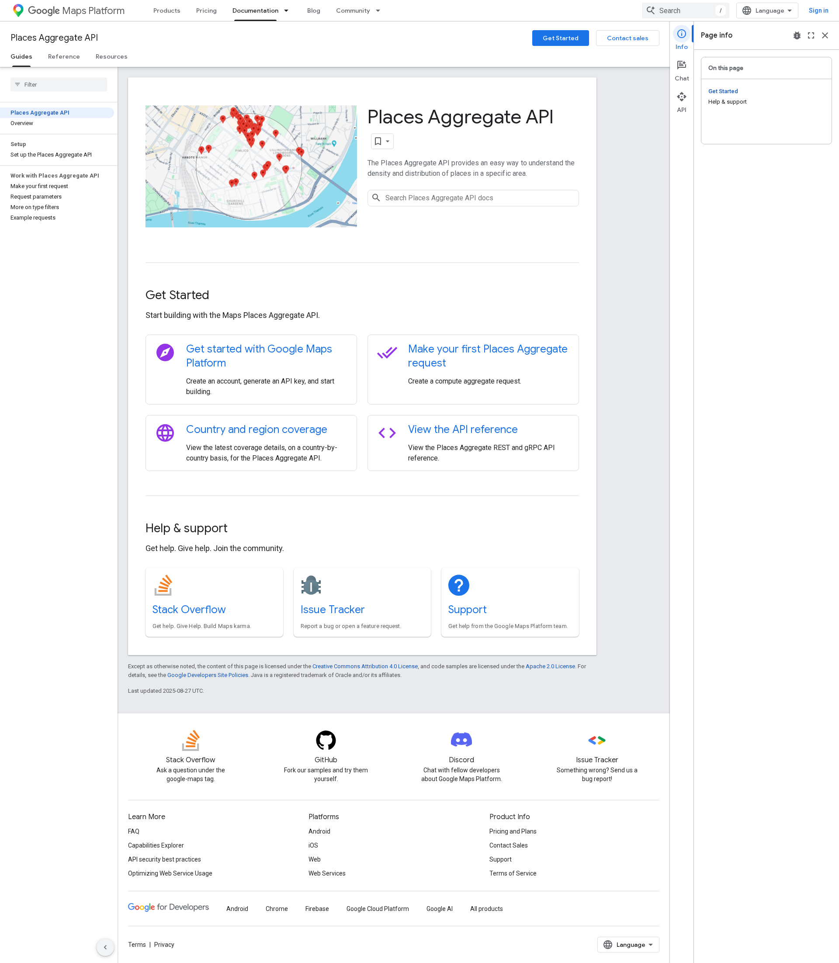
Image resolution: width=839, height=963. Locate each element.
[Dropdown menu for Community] (380, 10)
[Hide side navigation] (105, 947)
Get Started (561, 38)
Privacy (164, 944)
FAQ (133, 831)
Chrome (277, 908)
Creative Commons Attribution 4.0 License (365, 666)
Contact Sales (508, 845)
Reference (64, 56)
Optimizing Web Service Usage (170, 873)
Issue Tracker (333, 609)
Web (315, 859)
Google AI (439, 908)
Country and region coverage (256, 429)
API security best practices (164, 859)
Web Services (327, 873)
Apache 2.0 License (550, 666)
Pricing (206, 10)
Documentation (255, 10)
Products (166, 10)
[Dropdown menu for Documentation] (288, 10)
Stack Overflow (189, 609)
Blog (313, 10)
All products (486, 908)
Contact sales (627, 38)
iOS (313, 845)
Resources (112, 56)
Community (353, 10)
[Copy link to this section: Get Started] (221, 296)
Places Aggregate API (54, 37)
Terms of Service (513, 873)
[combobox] (685, 10)
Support (467, 609)
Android (319, 831)
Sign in (819, 10)
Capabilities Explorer (156, 845)
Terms (137, 944)
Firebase (317, 908)
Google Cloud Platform (378, 908)
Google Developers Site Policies (207, 675)
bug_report (797, 35)
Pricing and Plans (513, 831)
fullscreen (811, 35)
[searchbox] (58, 84)
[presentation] (362, 295)
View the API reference (463, 429)
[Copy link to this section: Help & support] (239, 529)
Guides (21, 56)
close (825, 35)
